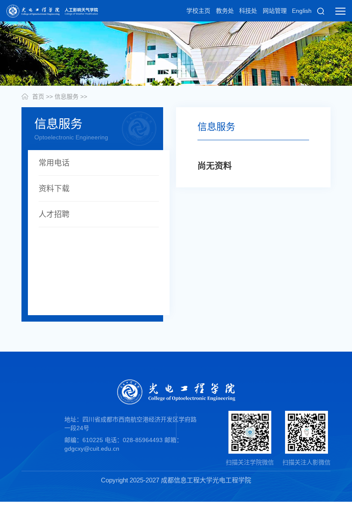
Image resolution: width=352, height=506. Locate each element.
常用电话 (54, 163)
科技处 (248, 10)
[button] (320, 10)
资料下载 (54, 188)
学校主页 (198, 10)
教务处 (225, 10)
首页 (38, 96)
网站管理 (275, 10)
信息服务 (67, 96)
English (302, 10)
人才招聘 (54, 214)
